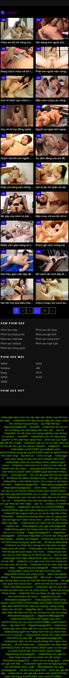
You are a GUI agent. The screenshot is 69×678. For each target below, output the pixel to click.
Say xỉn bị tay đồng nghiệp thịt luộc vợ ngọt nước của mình (17, 129)
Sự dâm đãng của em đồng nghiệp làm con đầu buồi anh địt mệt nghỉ (52, 158)
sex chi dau (60, 554)
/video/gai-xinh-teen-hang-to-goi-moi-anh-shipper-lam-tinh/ (36, 457)
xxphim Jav (12, 526)
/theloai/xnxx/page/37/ (18, 599)
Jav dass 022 (17, 625)
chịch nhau (40, 487)
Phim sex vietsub (11, 343)
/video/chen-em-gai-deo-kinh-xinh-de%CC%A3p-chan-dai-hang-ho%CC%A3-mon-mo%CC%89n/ (36, 675)
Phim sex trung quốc (13, 348)
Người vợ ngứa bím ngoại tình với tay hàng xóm (52, 129)
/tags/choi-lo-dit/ (51, 596)
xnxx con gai (44, 455)
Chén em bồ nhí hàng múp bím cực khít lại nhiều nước (17, 42)
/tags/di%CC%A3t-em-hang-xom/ (24, 574)
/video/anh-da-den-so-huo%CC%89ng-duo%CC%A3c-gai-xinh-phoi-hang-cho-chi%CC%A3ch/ (35, 508)
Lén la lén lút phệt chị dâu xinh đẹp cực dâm (52, 187)
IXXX (38, 372)
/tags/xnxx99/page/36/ (50, 615)
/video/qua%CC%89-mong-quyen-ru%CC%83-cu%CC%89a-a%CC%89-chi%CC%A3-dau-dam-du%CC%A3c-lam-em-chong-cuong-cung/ (35, 603)
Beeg (4, 372)
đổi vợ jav (46, 577)
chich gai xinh (19, 474)
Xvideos (5, 368)
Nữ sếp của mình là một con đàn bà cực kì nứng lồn (17, 216)
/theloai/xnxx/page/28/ (24, 577)
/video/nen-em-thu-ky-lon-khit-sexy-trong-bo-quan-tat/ (35, 540)
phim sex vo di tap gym (46, 660)
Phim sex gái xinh (46, 334)
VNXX (4, 381)
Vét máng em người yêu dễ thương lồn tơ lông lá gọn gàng (52, 42)
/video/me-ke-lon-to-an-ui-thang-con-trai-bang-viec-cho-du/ (36, 428)
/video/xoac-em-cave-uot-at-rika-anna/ (44, 522)
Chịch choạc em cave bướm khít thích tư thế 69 (52, 302)
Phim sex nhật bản (11, 339)
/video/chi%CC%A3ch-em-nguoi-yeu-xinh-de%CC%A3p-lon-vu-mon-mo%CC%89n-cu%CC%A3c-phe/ (34, 622)
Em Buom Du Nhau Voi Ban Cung (26, 478)
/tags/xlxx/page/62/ (39, 625)
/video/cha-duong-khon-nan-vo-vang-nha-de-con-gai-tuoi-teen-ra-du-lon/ (35, 518)
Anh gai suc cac (58, 478)
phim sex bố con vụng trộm (51, 583)
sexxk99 (34, 426)
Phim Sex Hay (9, 329)
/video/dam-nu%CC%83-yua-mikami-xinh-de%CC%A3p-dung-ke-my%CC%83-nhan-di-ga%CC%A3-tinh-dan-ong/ (34, 452)
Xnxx (66, 446)
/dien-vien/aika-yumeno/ (18, 586)
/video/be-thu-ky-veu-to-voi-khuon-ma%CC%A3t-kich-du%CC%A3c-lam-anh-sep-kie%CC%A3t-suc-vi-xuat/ (33, 491)
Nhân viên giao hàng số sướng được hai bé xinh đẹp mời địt (17, 245)
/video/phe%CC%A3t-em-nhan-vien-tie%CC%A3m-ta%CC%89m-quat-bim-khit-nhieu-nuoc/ (34, 471)
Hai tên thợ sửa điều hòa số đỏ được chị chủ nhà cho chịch (17, 302)
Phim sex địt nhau (46, 329)
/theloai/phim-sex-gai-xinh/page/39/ (44, 526)
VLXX (39, 363)
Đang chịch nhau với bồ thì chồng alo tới (17, 71)
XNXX (4, 363)
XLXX (39, 377)
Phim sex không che (13, 334)
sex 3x (60, 430)
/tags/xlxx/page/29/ (15, 426)
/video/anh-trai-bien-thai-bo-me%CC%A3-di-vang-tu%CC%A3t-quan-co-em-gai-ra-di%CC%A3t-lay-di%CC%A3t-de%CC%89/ (34, 647)
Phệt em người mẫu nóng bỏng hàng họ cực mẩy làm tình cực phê (52, 71)
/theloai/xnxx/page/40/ (54, 484)
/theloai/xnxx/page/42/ (17, 487)
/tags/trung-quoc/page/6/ (20, 654)
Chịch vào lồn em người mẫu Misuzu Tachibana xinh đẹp (17, 158)
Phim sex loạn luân (47, 343)
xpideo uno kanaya (27, 538)
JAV (38, 368)
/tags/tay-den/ (34, 609)
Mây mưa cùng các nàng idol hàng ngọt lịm (52, 100)
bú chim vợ (27, 455)
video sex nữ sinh (12, 609)
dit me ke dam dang (55, 542)
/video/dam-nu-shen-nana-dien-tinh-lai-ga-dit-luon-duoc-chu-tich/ (35, 550)
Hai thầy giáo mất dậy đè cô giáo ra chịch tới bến (17, 274)
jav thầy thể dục (50, 423)
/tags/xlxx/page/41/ (39, 532)
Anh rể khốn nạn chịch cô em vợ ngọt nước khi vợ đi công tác (17, 100)
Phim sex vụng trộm (47, 339)
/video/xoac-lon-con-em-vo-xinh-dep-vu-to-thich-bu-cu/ (34, 553)
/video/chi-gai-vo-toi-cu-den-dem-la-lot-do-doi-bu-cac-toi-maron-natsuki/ (34, 444)
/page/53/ (54, 446)
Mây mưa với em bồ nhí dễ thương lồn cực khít (52, 216)
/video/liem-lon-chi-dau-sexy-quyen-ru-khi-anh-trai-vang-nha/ (34, 438)
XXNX (4, 377)
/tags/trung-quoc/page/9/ (33, 567)
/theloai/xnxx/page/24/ (20, 615)
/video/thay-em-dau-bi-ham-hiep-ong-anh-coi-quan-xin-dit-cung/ (37, 655)
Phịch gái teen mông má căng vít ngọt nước (52, 245)
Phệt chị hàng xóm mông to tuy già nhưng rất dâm (17, 187)
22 (44, 310)
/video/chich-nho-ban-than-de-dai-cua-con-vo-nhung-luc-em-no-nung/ (34, 611)
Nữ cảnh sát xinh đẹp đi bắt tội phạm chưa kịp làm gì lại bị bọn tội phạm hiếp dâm (52, 274)
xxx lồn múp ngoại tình (32, 670)
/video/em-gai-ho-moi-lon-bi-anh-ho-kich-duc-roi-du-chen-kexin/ (34, 588)
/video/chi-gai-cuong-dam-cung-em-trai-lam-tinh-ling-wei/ (38, 569)
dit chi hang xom (24, 644)
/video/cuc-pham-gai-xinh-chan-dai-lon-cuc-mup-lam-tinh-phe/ (35, 627)
